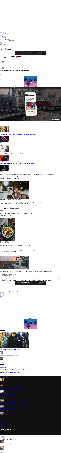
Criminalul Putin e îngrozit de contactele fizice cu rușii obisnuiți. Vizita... (12, 415)
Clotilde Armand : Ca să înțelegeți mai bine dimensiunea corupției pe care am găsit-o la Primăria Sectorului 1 (18, 134)
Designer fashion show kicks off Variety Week (7, 444)
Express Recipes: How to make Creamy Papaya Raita (12, 291)
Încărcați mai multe (2, 374)
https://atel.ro (1, 297)
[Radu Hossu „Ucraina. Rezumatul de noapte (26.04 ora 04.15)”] (14, 347)
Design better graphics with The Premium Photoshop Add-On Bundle (12, 403)
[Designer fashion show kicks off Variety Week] (2, 443)
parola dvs (9, 41)
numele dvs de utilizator (11, 40)
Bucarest (1, 142)
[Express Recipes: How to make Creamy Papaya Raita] (1, 353)
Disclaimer (3, 435)
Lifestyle (3, 62)
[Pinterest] (13, 122)
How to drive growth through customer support (8, 409)
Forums (3, 35)
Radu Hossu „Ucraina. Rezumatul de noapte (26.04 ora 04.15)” (11, 349)
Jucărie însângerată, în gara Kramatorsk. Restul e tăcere (9, 372)
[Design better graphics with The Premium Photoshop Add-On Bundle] (2, 401)
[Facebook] (7, 122)
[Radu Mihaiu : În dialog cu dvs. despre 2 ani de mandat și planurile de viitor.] (4, 151)
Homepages (3, 63)
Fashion (3, 60)
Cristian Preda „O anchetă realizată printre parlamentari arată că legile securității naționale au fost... (17, 369)
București (1, 171)
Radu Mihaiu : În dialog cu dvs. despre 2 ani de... (8, 394)
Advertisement (3, 437)
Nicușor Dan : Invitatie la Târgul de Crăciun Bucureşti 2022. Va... (11, 388)
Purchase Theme (4, 37)
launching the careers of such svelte (11, 204)
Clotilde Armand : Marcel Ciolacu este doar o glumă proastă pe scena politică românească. (15, 172)
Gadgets (3, 61)
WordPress (17, 174)
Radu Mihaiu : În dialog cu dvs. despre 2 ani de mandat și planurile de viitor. (13, 153)
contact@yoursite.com (7, 433)
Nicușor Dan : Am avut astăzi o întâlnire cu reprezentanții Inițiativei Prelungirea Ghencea (15, 361)
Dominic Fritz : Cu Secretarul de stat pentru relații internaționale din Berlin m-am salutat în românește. (17, 163)
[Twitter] (10, 122)
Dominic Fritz (2, 161)
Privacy (3, 436)
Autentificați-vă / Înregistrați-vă (6, 33)
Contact (3, 36)
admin (1, 296)
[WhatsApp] (16, 122)
